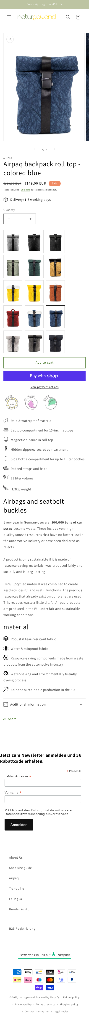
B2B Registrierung (22, 928)
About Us (16, 857)
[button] (9, 17)
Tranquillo (16, 888)
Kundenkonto (19, 909)
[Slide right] (55, 149)
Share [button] (12, 719)
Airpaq (14, 878)
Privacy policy (23, 1004)
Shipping (25, 189)
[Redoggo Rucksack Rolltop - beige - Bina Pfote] (55, 266)
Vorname (13, 792)
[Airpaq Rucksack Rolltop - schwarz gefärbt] (55, 342)
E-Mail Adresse (18, 776)
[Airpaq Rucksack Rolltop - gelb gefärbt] (34, 291)
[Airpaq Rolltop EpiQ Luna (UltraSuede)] (12, 241)
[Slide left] (34, 149)
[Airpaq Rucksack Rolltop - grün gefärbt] (34, 266)
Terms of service (45, 1004)
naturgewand (27, 997)
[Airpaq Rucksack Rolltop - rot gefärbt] (12, 316)
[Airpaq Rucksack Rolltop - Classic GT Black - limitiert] (55, 241)
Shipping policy (69, 1004)
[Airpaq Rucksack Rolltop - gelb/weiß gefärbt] (12, 291)
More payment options (45, 387)
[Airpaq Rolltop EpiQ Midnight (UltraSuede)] (34, 241)
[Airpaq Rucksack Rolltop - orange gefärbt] (55, 291)
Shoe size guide (20, 868)
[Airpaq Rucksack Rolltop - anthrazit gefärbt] (34, 342)
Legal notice (61, 1011)
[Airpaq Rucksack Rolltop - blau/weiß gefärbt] (34, 316)
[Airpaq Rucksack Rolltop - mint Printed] (12, 266)
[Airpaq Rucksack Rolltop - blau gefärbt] (55, 316)
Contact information (37, 1011)
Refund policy (71, 997)
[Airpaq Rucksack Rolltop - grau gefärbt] (12, 342)
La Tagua (15, 899)
